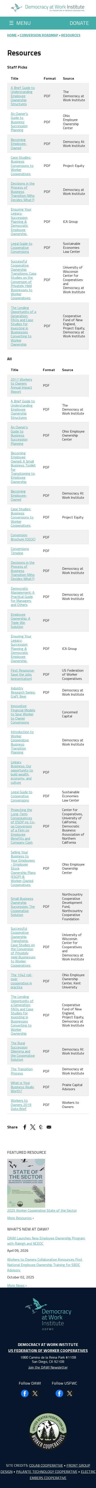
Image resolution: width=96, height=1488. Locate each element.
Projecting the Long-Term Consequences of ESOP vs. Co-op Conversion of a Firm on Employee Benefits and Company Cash (23, 826)
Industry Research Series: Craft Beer (23, 692)
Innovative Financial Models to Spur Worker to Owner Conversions (23, 714)
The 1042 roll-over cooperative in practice (21, 981)
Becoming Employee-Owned (19, 143)
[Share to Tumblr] (40, 1127)
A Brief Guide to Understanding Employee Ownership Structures (23, 96)
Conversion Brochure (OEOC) (23, 537)
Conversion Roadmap (39, 35)
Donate (79, 23)
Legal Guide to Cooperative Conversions (21, 247)
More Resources (19, 1218)
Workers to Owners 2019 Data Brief (21, 1104)
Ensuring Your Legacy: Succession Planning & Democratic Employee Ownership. (21, 221)
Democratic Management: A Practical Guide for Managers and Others (23, 596)
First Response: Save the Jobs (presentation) (22, 674)
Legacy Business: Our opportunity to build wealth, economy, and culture (22, 772)
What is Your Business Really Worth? (22, 1087)
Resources (70, 35)
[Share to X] (32, 1127)
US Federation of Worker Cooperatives (48, 1350)
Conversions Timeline (20, 550)
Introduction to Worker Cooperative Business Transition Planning (22, 742)
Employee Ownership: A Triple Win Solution (20, 620)
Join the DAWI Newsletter (48, 1367)
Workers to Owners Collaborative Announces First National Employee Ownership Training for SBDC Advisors (44, 1265)
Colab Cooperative (46, 1465)
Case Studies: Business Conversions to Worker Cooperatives (22, 165)
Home (12, 35)
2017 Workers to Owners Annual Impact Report (21, 385)
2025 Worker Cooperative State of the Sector (42, 1210)
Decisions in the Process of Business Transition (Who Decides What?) (23, 191)
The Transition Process (22, 1071)
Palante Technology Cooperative (46, 1471)
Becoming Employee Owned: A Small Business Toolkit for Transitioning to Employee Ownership (23, 467)
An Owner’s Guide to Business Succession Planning (19, 122)
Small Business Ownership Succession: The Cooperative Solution (23, 907)
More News (16, 1285)
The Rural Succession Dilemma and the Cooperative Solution (23, 1051)
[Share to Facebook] (24, 1127)
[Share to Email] (48, 1127)
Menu (20, 23)
